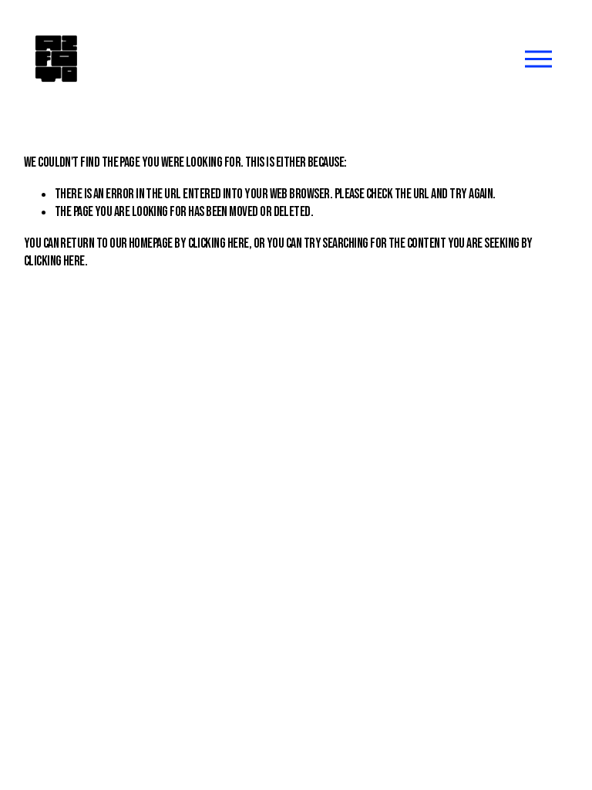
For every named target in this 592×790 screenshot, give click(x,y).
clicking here (218, 243)
